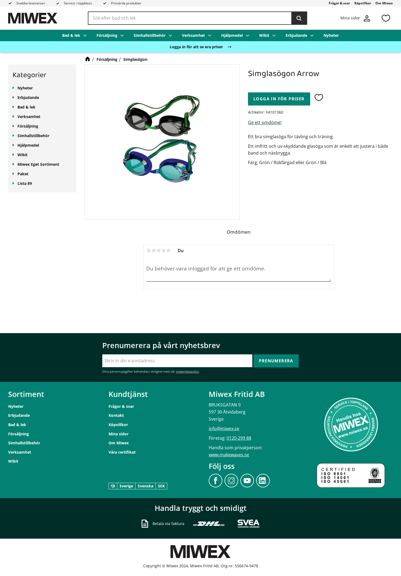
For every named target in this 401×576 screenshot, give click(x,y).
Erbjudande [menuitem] (296, 35)
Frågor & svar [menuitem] (339, 3)
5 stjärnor (168, 250)
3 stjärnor (158, 250)
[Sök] (299, 18)
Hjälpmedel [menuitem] (232, 35)
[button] (386, 18)
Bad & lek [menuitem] (71, 35)
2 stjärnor (153, 250)
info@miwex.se (224, 429)
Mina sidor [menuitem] (118, 433)
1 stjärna (148, 250)
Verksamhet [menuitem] (193, 35)
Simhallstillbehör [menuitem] (150, 35)
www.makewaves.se (229, 455)
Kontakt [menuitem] (116, 415)
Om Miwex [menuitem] (384, 3)
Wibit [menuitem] (264, 35)
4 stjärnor (163, 250)
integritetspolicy (187, 371)
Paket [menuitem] (22, 173)
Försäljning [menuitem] (107, 35)
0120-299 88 (239, 438)
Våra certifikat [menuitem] (122, 452)
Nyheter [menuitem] (331, 35)
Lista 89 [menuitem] (24, 183)
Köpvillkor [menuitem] (362, 3)
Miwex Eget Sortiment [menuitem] (38, 164)
